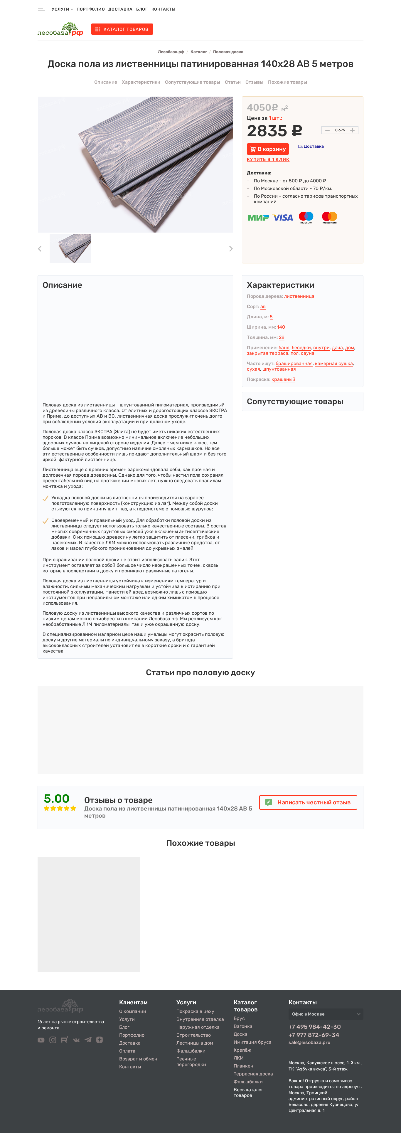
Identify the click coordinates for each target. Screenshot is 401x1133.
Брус (239, 1018)
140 (281, 327)
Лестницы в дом (194, 1043)
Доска (240, 1034)
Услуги (127, 1019)
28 (281, 337)
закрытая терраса (267, 353)
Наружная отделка (198, 1027)
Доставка (120, 9)
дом (349, 347)
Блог (142, 9)
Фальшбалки (190, 1051)
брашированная (294, 363)
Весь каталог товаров (248, 1092)
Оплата (127, 1051)
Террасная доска (253, 1074)
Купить (268, 159)
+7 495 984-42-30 (315, 1026)
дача (337, 347)
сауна (307, 353)
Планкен (243, 1066)
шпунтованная (279, 369)
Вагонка (243, 1026)
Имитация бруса (253, 1042)
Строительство (193, 1035)
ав (263, 306)
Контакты (163, 9)
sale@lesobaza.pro (309, 1042)
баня (284, 347)
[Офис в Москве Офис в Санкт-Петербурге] (326, 1015)
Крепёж (242, 1050)
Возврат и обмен (138, 1059)
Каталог (126, 29)
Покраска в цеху (195, 1011)
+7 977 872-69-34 (314, 1034)
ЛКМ (239, 1058)
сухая (253, 369)
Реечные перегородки (191, 1061)
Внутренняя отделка (200, 1019)
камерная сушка (334, 363)
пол (295, 353)
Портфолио (91, 9)
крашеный (283, 379)
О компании (132, 1011)
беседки (301, 347)
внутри (321, 347)
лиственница (299, 296)
